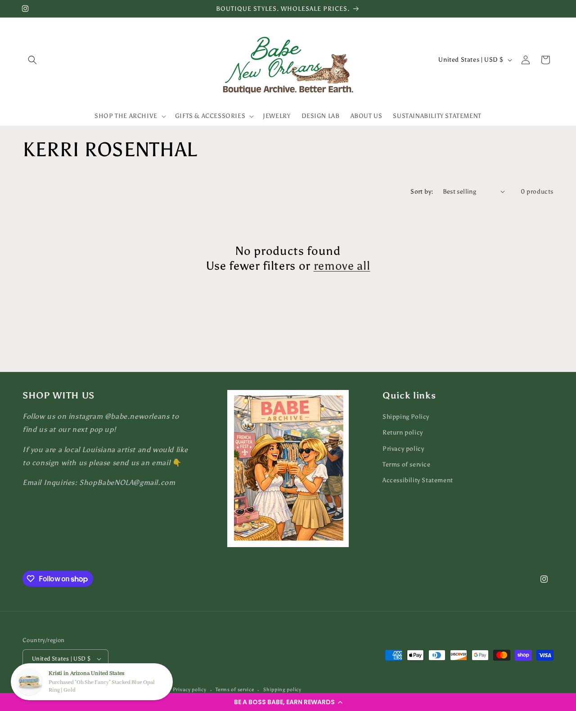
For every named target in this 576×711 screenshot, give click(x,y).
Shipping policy (282, 690)
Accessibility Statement (417, 480)
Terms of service (406, 464)
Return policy (402, 432)
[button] (288, 702)
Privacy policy (403, 449)
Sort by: (421, 191)
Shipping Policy (405, 417)
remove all (342, 265)
